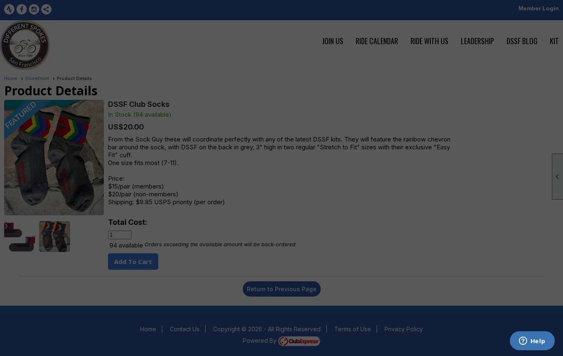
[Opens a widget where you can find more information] (532, 341)
